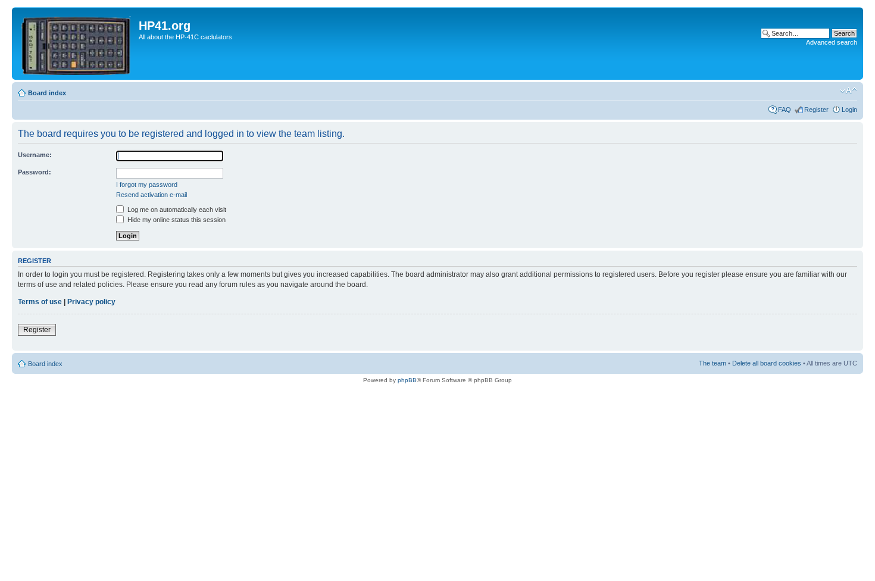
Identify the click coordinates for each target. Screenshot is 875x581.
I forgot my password (146, 184)
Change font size (848, 90)
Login (849, 109)
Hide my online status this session (176, 219)
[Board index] (77, 43)
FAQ (784, 109)
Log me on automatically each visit (176, 209)
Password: (34, 172)
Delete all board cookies (766, 363)
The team (712, 363)
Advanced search (831, 42)
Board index (47, 92)
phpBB (407, 380)
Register (816, 109)
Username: (35, 154)
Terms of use (40, 302)
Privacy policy (91, 302)
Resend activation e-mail (151, 194)
